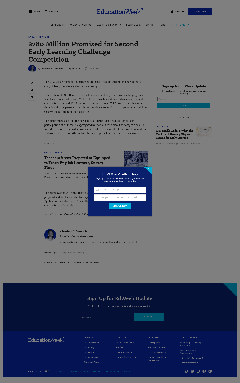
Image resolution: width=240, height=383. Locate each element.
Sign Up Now (120, 206)
